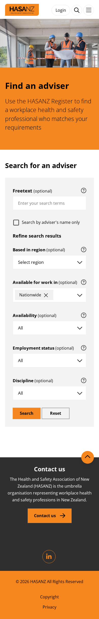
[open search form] (76, 10)
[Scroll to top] (87, 457)
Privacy (49, 607)
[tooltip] (83, 190)
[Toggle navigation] (88, 10)
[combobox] (49, 203)
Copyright (49, 597)
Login (61, 10)
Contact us (45, 515)
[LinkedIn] (49, 556)
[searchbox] (59, 296)
